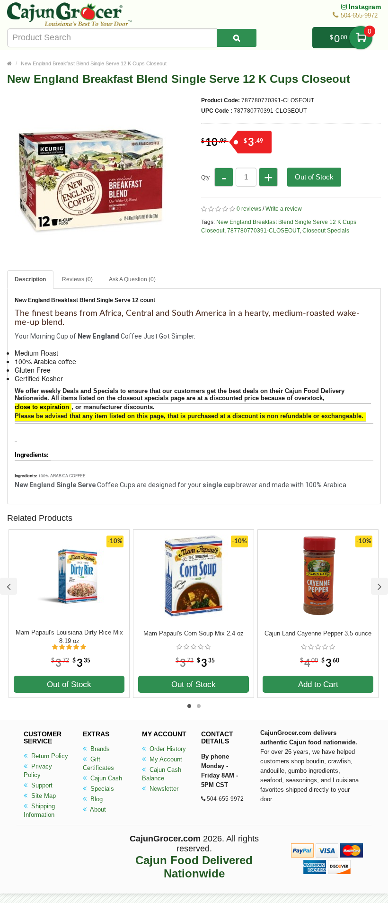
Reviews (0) (77, 279)
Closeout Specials (325, 230)
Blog (95, 799)
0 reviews (249, 209)
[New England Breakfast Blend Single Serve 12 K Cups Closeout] (90, 256)
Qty (205, 177)
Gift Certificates (98, 763)
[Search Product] (236, 38)
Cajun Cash (105, 778)
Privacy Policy (38, 770)
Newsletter (163, 788)
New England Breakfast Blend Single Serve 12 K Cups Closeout (94, 63)
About (97, 809)
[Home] (9, 63)
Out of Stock (314, 177)
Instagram (364, 6)
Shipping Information (39, 810)
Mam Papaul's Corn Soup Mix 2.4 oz (193, 633)
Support (41, 785)
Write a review (283, 209)
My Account (165, 759)
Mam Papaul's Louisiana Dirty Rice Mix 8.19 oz (69, 636)
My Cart (360, 37)
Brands (99, 748)
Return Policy (48, 756)
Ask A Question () (132, 279)
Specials (101, 788)
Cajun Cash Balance (161, 774)
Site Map (42, 795)
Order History (167, 748)
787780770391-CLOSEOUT (263, 230)
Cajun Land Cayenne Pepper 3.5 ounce (318, 633)
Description (30, 279)
